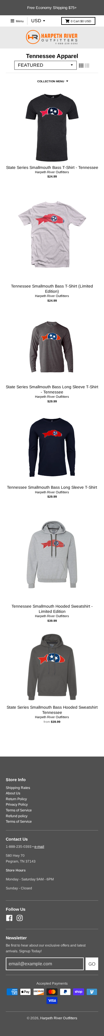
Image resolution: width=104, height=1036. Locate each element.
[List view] (87, 65)
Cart (81, 21)
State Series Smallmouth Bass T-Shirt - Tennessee (52, 167)
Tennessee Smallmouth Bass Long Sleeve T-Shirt (52, 487)
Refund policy (16, 816)
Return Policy (16, 799)
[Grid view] (81, 65)
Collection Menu (50, 81)
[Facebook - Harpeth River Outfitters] (9, 917)
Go (91, 964)
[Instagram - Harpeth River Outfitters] (19, 917)
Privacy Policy (17, 804)
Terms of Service (19, 810)
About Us (13, 793)
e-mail (39, 847)
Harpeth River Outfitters (52, 172)
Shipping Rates (18, 788)
